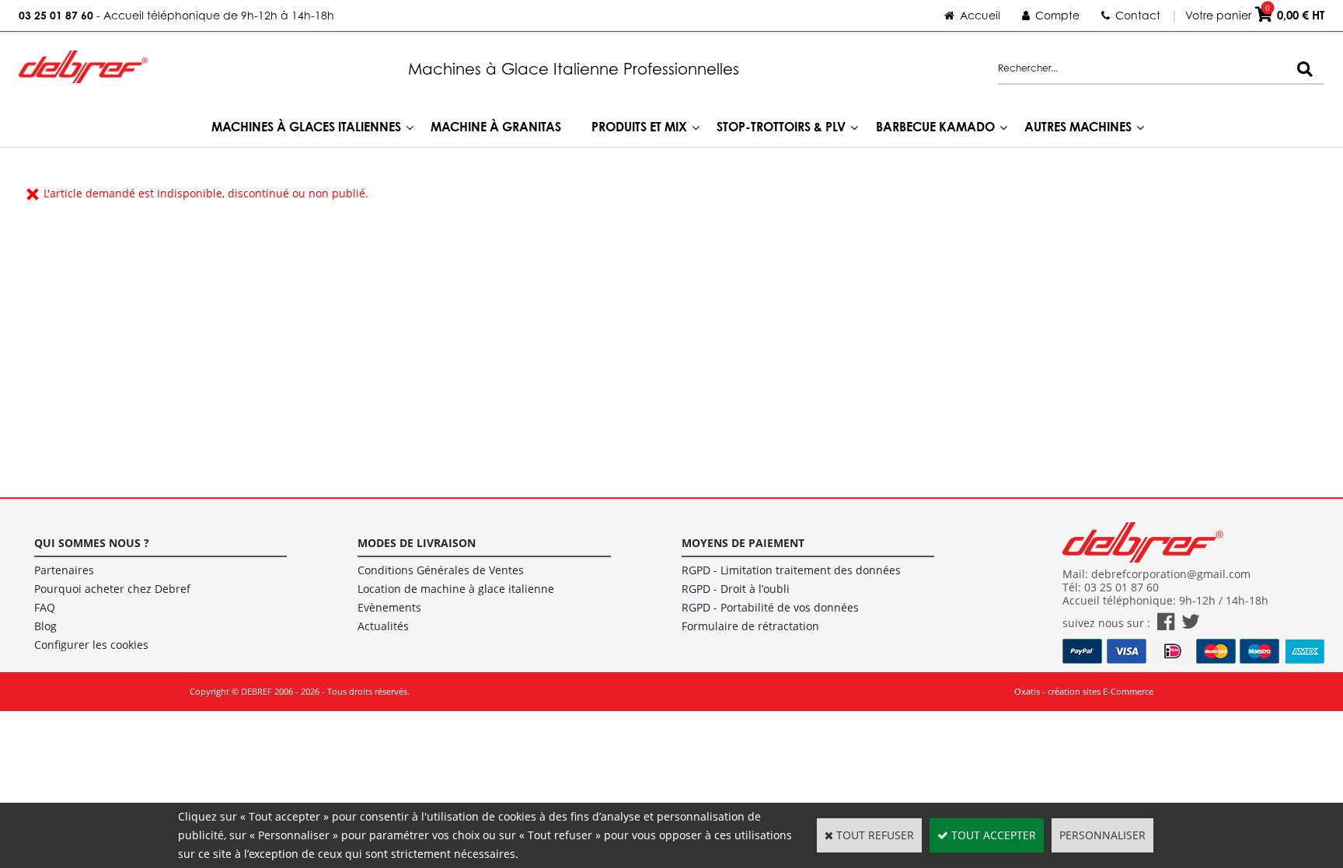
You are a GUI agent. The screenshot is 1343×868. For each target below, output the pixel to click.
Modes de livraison (417, 542)
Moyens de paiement (743, 542)
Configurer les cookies (91, 644)
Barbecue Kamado (935, 126)
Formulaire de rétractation (750, 626)
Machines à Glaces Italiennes (306, 126)
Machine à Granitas (496, 126)
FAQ (44, 607)
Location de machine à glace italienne (456, 588)
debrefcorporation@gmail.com (1171, 573)
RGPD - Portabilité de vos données (770, 607)
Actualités (383, 626)
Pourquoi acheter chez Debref (112, 588)
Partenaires (64, 570)
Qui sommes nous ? (91, 542)
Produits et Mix (639, 126)
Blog (45, 626)
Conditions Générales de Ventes (441, 570)
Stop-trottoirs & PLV (781, 126)
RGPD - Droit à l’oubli (736, 588)
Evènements (389, 607)
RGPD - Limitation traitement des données (791, 570)
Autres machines (1078, 126)
